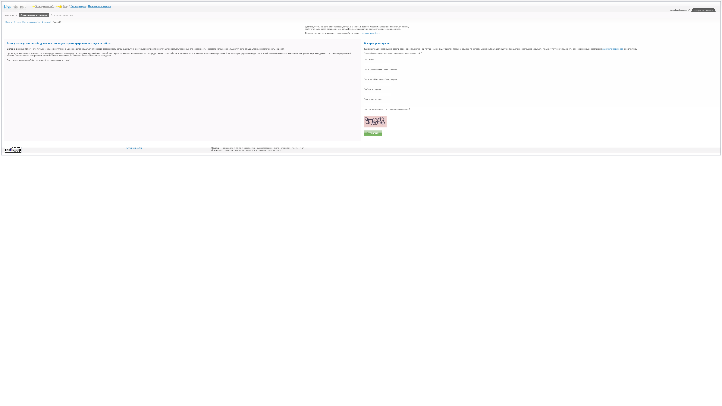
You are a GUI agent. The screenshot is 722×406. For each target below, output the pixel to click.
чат (302, 148)
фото (276, 148)
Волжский (46, 22)
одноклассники (264, 148)
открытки (285, 148)
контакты (239, 150)
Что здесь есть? (44, 6)
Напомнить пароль (99, 6)
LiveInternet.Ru (134, 148)
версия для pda (275, 150)
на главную (228, 148)
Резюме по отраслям (62, 15)
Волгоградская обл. (31, 22)
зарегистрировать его (612, 49)
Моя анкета (11, 15)
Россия (17, 22)
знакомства (249, 148)
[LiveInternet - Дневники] (18, 6)
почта (238, 148)
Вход (65, 6)
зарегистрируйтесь (371, 33)
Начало (8, 22)
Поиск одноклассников (34, 15)
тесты (295, 148)
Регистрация (78, 6)
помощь (229, 150)
